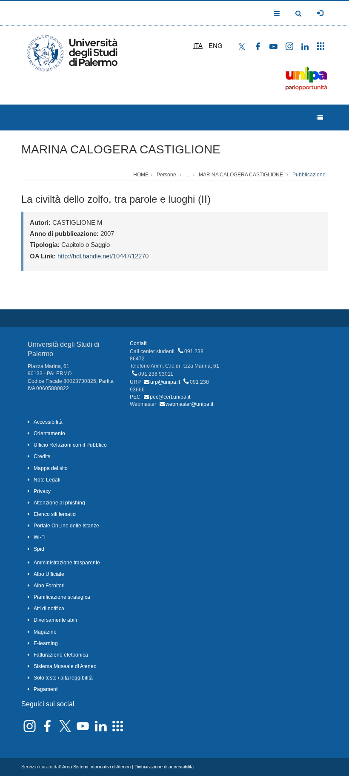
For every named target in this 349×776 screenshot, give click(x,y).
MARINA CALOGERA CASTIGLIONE (120, 149)
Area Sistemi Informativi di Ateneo (96, 766)
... (187, 175)
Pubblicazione (309, 175)
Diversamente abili (55, 620)
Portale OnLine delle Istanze (66, 526)
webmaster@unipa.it (189, 404)
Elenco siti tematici (55, 514)
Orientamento (49, 433)
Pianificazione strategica (62, 597)
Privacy (42, 491)
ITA (198, 45)
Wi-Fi (40, 537)
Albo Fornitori (49, 586)
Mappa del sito (51, 468)
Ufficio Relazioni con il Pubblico (70, 445)
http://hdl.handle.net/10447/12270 (103, 256)
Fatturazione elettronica (61, 655)
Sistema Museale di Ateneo (65, 666)
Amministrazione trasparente (67, 563)
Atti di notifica (49, 609)
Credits (42, 456)
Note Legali (47, 480)
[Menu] (320, 118)
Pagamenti (46, 689)
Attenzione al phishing (59, 503)
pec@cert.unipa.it (170, 397)
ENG (216, 45)
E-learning (46, 643)
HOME (141, 175)
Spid (39, 549)
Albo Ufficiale (49, 574)
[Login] (320, 13)
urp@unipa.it (165, 382)
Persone (166, 175)
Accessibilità (48, 422)
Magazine (45, 632)
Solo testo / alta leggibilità (63, 678)
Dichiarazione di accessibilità (164, 766)
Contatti (139, 343)
